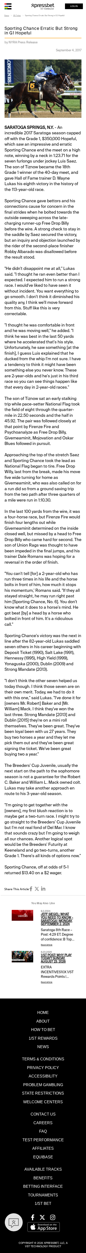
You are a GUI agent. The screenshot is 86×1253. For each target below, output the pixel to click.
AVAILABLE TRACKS (43, 1169)
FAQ (43, 1131)
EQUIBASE (43, 1157)
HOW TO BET (43, 1029)
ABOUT (43, 1021)
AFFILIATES (43, 1148)
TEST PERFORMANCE (43, 1140)
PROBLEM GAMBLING (43, 1085)
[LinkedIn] (43, 889)
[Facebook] (30, 889)
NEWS (43, 1046)
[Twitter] (36, 889)
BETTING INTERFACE (43, 1186)
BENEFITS (43, 1178)
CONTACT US (43, 1114)
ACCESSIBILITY (43, 1076)
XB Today (17, 15)
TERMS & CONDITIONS (43, 1059)
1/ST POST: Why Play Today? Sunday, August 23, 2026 (56, 958)
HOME (43, 1012)
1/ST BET (43, 1203)
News (6, 15)
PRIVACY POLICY (43, 1067)
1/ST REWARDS (43, 1038)
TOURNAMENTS (43, 1195)
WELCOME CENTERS (43, 1102)
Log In (74, 6)
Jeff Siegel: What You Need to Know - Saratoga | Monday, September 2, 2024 (57, 919)
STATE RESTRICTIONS (43, 1093)
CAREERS (43, 1123)
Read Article (46, 945)
